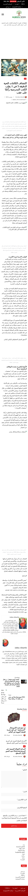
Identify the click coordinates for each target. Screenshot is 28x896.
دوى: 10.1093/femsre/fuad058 (17, 612)
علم (25, 78)
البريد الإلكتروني (22, 799)
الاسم (25, 791)
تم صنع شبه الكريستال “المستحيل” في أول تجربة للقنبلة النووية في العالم (16, 730)
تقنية (23, 854)
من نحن (7, 6)
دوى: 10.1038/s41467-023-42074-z (16, 590)
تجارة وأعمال (21, 850)
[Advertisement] (14, 42)
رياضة (23, 856)
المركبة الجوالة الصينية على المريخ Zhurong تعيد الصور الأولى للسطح (15, 751)
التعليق (24, 770)
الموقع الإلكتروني (22, 807)
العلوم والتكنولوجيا (20, 852)
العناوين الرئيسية (20, 846)
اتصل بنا (17, 4)
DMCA (23, 4)
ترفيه (23, 858)
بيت (24, 845)
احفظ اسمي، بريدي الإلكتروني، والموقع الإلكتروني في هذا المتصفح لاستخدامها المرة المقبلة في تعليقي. (14, 818)
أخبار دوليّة (22, 848)
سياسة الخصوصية (16, 6)
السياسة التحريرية (7, 4)
